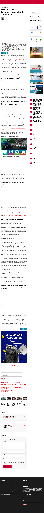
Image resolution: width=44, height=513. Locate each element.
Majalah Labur (5, 2)
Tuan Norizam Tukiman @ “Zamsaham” (19, 216)
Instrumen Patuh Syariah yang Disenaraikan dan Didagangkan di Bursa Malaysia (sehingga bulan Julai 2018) (13, 50)
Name (4, 450)
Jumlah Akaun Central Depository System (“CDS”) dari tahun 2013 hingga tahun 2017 (14, 44)
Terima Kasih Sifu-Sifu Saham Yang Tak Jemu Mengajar (10, 47)
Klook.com (14, 365)
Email (4, 454)
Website (4, 458)
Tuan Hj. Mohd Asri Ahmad (8, 215)
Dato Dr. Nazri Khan (17, 215)
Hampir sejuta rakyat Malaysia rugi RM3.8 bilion (18, 59)
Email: (23, 500)
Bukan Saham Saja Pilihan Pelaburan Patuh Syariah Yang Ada (11, 48)
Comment (4, 441)
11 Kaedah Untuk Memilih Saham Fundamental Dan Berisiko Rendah (20, 386)
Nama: (2, 370)
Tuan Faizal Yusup (7, 216)
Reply (25, 416)
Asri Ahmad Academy (11, 324)
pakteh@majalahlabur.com (26, 491)
